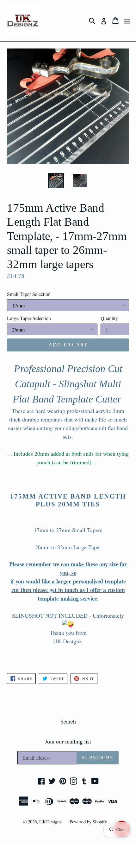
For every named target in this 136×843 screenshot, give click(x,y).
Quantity (109, 318)
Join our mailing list (68, 741)
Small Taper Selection (29, 294)
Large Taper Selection (29, 318)
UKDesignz (50, 821)
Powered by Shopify (88, 821)
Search (68, 721)
